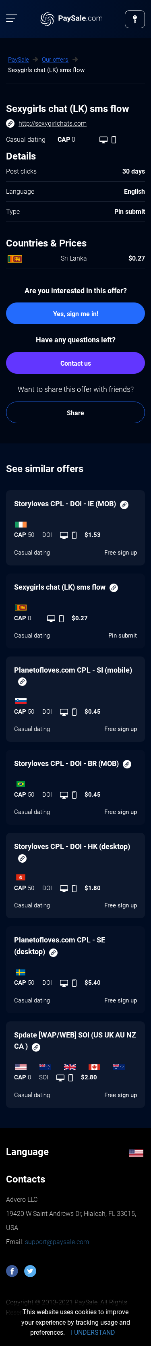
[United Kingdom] (75, 1065)
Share (75, 413)
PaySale (18, 59)
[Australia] (124, 1065)
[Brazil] (75, 782)
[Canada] (100, 1065)
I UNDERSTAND (93, 1332)
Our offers (55, 59)
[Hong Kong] (75, 875)
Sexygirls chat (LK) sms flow (59, 587)
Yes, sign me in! (75, 314)
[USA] (26, 1065)
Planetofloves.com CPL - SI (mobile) (73, 670)
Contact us (75, 363)
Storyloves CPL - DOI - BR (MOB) (66, 763)
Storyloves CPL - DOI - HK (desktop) (72, 846)
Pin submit (122, 635)
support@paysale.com (56, 1242)
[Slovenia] (75, 699)
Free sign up (120, 552)
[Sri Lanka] (75, 606)
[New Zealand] (51, 1065)
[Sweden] (75, 970)
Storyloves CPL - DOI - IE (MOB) (65, 503)
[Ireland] (75, 522)
